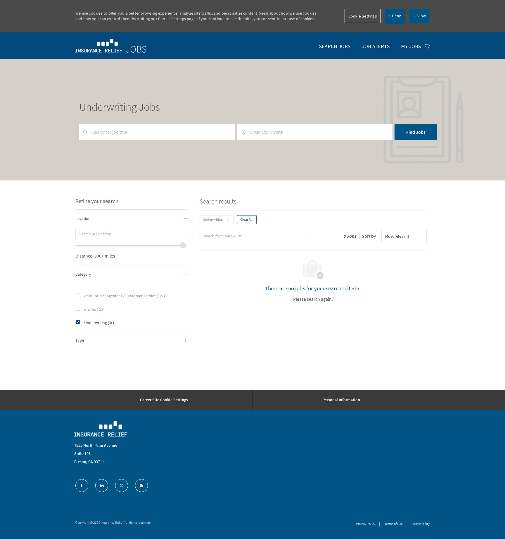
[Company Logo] (100, 429)
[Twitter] (121, 485)
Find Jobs (416, 132)
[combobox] (131, 234)
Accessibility (421, 523)
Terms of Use (394, 523)
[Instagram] (141, 485)
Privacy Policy (365, 523)
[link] (110, 45)
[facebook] (81, 485)
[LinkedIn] (101, 485)
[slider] (183, 245)
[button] (363, 16)
